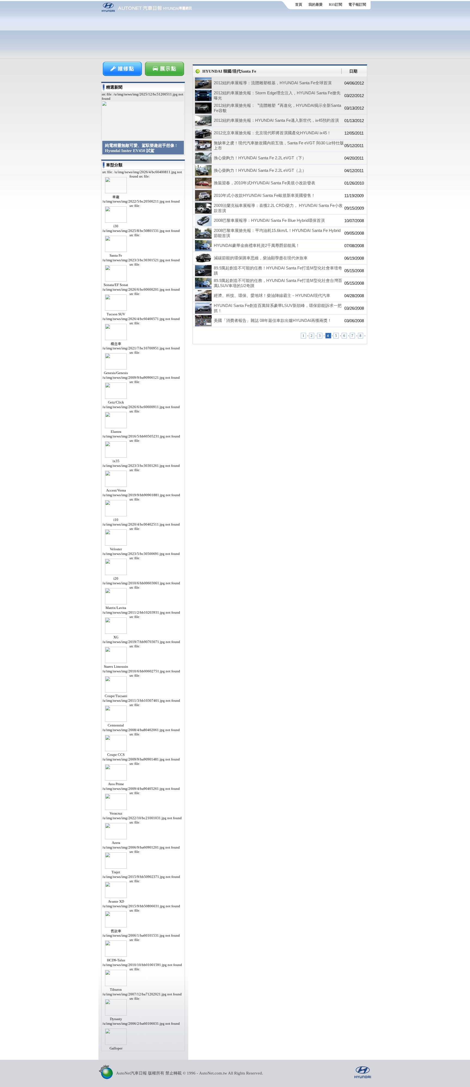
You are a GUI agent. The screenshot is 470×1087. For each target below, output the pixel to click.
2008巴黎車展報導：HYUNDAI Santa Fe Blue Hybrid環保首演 (269, 220)
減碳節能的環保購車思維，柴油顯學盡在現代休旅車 (261, 258)
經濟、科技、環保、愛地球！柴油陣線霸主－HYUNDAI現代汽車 (272, 295)
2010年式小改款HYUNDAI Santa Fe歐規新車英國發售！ (264, 195)
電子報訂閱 (357, 4)
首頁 (298, 4)
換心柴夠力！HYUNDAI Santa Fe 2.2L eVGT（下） (260, 158)
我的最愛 (315, 4)
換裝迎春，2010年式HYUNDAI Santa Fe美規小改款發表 (264, 183)
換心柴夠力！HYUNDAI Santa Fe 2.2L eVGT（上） (260, 170)
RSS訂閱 (335, 4)
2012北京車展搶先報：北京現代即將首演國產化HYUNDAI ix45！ (272, 133)
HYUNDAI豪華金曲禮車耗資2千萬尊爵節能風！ (257, 245)
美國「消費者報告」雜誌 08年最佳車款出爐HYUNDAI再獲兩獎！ (273, 320)
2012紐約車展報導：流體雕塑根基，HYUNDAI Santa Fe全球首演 (273, 82)
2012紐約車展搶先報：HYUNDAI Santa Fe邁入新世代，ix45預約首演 (276, 120)
